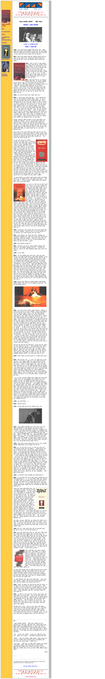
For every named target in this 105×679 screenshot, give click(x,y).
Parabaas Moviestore (5, 75)
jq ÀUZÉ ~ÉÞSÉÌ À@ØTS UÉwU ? (30, 666)
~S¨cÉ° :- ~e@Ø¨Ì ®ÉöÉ (30, 46)
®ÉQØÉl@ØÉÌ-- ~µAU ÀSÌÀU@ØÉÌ (30, 25)
